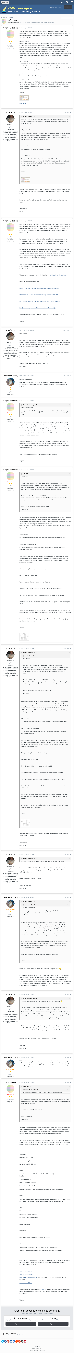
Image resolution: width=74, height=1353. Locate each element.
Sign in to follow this (8, 17)
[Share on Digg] (11, 1341)
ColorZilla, (43, 1289)
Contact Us (37, 1346)
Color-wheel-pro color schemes (28, 1277)
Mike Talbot (10, 112)
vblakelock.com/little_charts (58, 275)
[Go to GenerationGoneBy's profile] (10, 382)
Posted (25, 28)
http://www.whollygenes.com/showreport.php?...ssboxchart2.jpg (37, 308)
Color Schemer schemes (26, 1274)
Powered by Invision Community (37, 1350)
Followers (65, 18)
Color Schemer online (25, 1271)
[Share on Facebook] (5, 1341)
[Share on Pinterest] (25, 1341)
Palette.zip (22, 103)
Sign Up (68, 7)
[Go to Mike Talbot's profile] (10, 119)
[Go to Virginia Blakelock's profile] (4, 21)
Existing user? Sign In (56, 7)
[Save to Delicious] (14, 1341)
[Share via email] (22, 1341)
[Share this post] (70, 28)
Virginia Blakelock (14, 22)
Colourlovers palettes (25, 1283)
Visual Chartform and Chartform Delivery (42, 22)
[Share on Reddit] (16, 1341)
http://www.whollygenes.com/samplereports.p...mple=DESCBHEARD (38, 294)
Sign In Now (53, 1324)
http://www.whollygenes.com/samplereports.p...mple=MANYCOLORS (39, 288)
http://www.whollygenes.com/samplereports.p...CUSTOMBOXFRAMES (39, 301)
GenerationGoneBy (10, 376)
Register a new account (21, 1324)
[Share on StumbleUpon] (19, 1341)
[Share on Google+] (8, 1341)
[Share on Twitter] (2, 1341)
